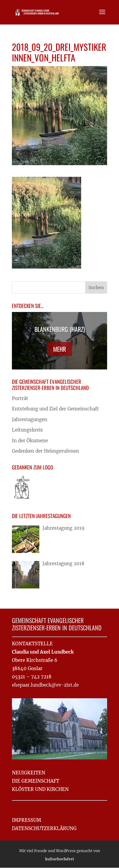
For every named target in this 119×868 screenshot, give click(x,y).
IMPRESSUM (26, 820)
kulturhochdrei (59, 859)
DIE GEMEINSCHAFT (35, 781)
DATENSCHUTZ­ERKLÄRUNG (44, 828)
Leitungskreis (27, 430)
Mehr (59, 349)
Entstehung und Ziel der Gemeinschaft (55, 409)
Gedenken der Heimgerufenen (45, 451)
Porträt (20, 398)
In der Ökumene (30, 440)
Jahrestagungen (29, 419)
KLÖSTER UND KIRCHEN (40, 789)
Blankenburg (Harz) (59, 329)
